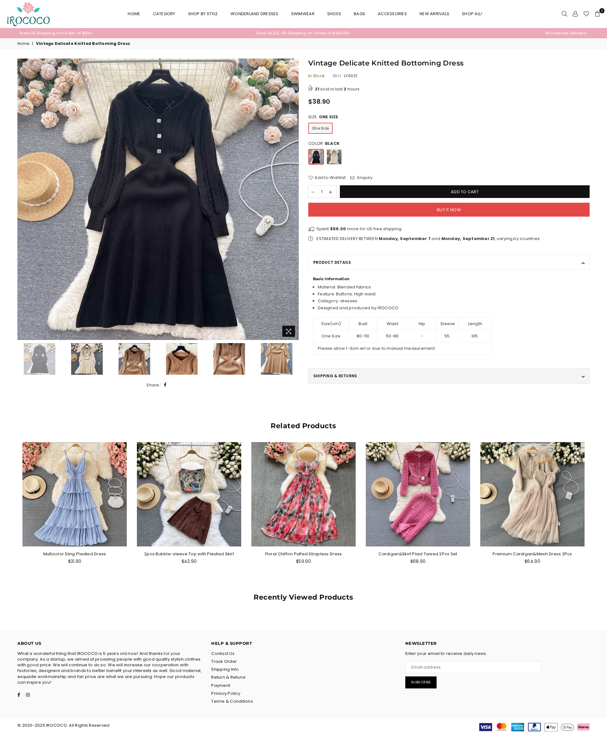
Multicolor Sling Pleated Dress (74, 554)
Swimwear (303, 14)
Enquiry (364, 178)
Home (134, 14)
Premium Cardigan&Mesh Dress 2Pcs (532, 554)
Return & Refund (228, 677)
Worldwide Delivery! (566, 33)
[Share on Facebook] (165, 385)
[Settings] (575, 14)
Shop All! (472, 14)
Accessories (392, 14)
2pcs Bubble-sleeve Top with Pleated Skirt (189, 554)
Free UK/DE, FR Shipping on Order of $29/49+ (303, 33)
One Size (320, 128)
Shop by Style (203, 14)
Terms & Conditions (232, 701)
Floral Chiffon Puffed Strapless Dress (303, 554)
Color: (324, 143)
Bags (359, 14)
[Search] (564, 14)
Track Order (224, 661)
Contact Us (223, 653)
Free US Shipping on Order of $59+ (56, 33)
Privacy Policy (225, 693)
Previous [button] (22, 199)
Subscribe (421, 682)
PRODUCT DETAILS (332, 262)
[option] (114, 33)
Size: (323, 117)
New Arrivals (434, 14)
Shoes (334, 14)
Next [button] (293, 199)
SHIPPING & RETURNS (335, 376)
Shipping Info (225, 669)
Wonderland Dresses (254, 14)
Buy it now (449, 210)
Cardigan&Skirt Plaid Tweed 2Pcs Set (417, 554)
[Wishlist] (586, 14)
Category (164, 14)
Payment (220, 685)
